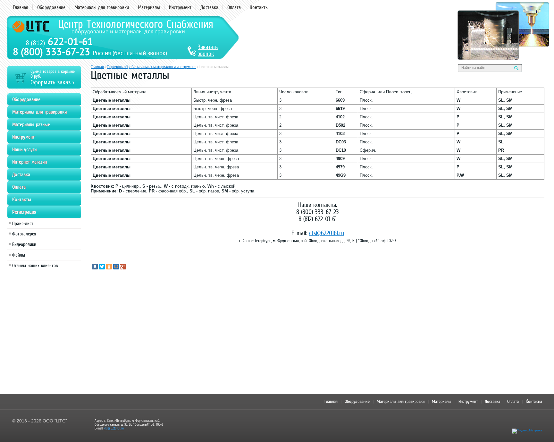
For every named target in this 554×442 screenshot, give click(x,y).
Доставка (209, 7)
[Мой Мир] (116, 266)
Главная (20, 7)
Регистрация (24, 212)
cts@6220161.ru (326, 232)
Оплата (234, 7)
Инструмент (180, 7)
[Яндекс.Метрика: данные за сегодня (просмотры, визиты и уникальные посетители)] (527, 431)
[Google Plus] (123, 266)
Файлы (18, 255)
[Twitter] (102, 266)
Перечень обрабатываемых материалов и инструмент (151, 67)
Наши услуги (24, 149)
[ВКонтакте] (95, 266)
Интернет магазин (29, 162)
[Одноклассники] (109, 266)
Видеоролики (24, 244)
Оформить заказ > (52, 82)
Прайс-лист (22, 223)
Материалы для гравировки (101, 7)
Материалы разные (31, 124)
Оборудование (51, 7)
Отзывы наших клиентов (35, 265)
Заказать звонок (208, 50)
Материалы (149, 7)
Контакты (259, 7)
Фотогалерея (24, 233)
